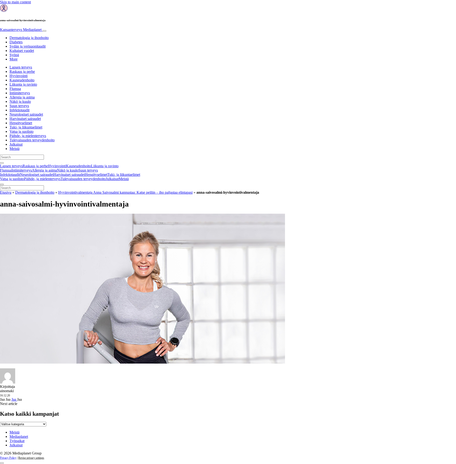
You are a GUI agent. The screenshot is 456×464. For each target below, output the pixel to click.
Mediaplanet (19, 436)
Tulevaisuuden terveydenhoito (32, 140)
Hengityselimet (21, 123)
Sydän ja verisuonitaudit (28, 46)
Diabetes (16, 42)
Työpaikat (17, 441)
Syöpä (14, 55)
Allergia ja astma (22, 97)
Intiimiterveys (20, 93)
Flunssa (15, 89)
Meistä (14, 149)
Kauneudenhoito (22, 80)
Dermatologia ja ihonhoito (29, 38)
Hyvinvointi (19, 76)
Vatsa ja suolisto (21, 131)
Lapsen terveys (21, 67)
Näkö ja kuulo (20, 101)
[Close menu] (2, 184)
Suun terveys (19, 106)
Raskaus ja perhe (22, 71)
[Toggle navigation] (44, 31)
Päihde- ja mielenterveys (28, 136)
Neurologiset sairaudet (26, 114)
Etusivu (5, 192)
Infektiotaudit (19, 110)
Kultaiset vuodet (22, 51)
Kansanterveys (21, 30)
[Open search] (2, 163)
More (14, 59)
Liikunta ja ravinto (23, 84)
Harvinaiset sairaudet (25, 119)
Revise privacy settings (31, 457)
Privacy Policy (8, 457)
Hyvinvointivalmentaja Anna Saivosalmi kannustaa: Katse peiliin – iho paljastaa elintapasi (125, 192)
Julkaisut (16, 144)
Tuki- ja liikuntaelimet (26, 127)
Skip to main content (15, 2)
